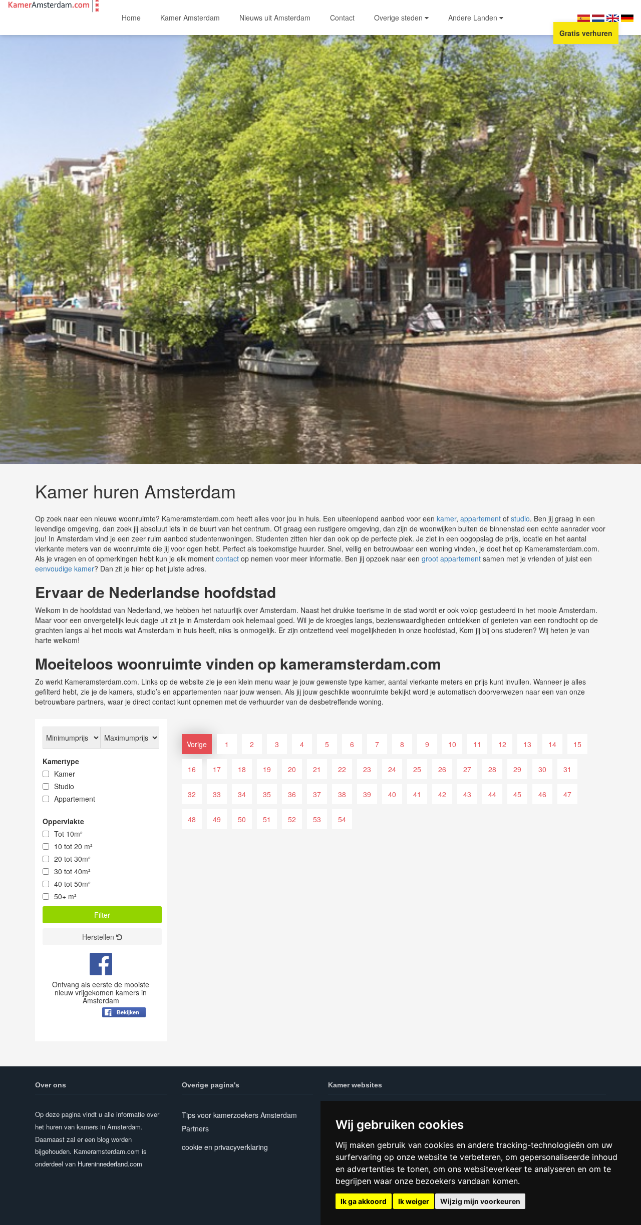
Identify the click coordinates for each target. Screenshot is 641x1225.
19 (267, 769)
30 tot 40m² (72, 871)
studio (520, 518)
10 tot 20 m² (73, 846)
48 (192, 819)
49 (217, 819)
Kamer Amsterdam (190, 18)
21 (317, 769)
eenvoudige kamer (64, 568)
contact (227, 558)
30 (542, 769)
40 (392, 794)
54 (342, 819)
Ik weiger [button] (413, 1201)
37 (317, 794)
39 (367, 794)
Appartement (74, 799)
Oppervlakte (63, 821)
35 (267, 794)
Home (131, 18)
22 (342, 769)
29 (517, 769)
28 (492, 769)
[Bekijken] (124, 1037)
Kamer (64, 774)
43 (467, 794)
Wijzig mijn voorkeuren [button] (480, 1201)
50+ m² (65, 896)
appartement (480, 518)
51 (267, 819)
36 (292, 794)
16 (192, 769)
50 (242, 819)
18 (242, 769)
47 (567, 794)
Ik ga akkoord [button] (364, 1201)
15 (577, 744)
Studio (64, 786)
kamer (446, 518)
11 (477, 744)
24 (392, 769)
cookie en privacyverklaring (225, 1147)
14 (552, 744)
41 (417, 794)
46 (542, 794)
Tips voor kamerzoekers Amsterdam (239, 1115)
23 (367, 769)
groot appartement (451, 558)
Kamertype (61, 761)
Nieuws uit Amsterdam (274, 18)
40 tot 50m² (72, 884)
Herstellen (99, 937)
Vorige (197, 744)
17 (217, 769)
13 (527, 744)
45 (517, 794)
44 (492, 794)
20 (292, 769)
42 (442, 794)
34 (242, 794)
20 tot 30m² (72, 859)
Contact (342, 18)
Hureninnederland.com (110, 1163)
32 (192, 794)
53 (317, 819)
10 (452, 744)
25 (417, 769)
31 (567, 769)
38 (342, 794)
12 (502, 744)
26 (442, 769)
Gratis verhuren (585, 33)
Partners (195, 1128)
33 (217, 794)
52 (292, 819)
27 (467, 769)
